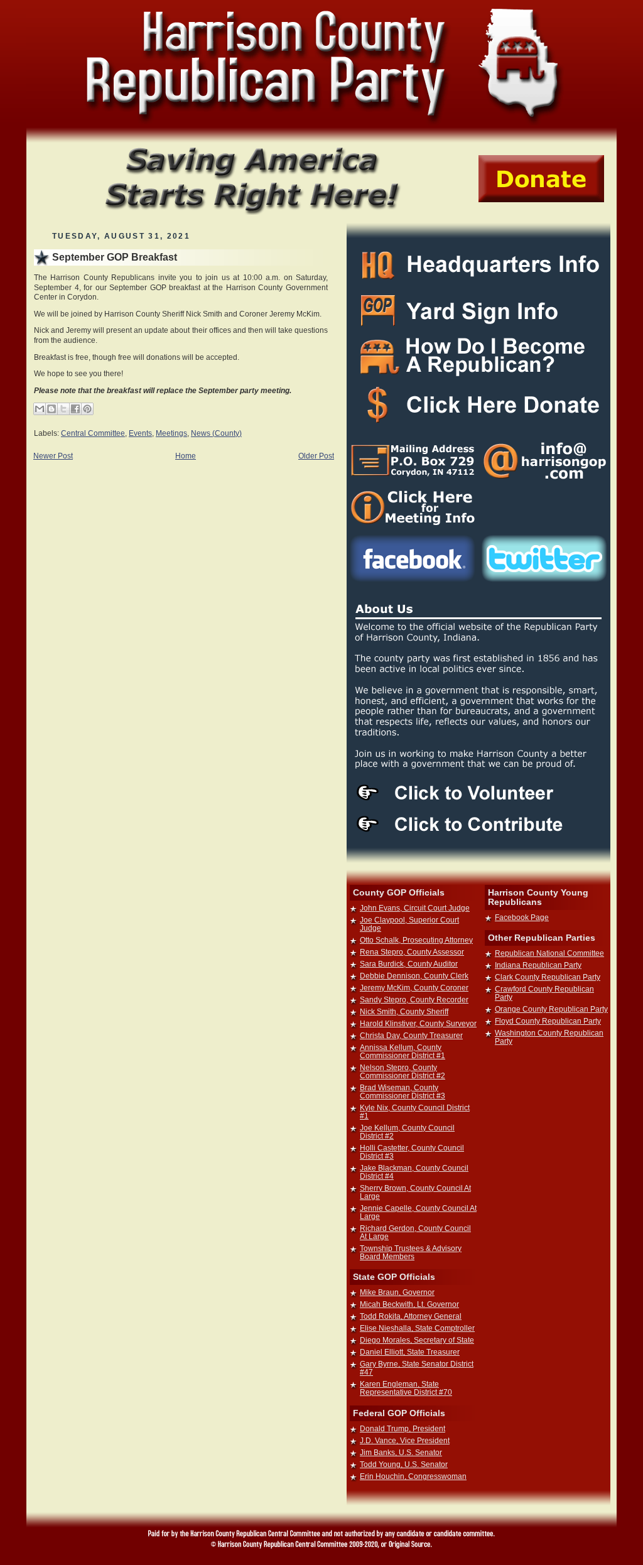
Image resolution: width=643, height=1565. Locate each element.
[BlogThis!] (51, 409)
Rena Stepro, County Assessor (412, 952)
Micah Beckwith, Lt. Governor (409, 1304)
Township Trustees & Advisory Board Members (411, 1252)
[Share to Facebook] (75, 409)
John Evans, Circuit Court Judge (415, 908)
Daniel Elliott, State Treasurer (410, 1352)
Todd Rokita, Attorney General (411, 1316)
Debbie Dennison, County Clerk (414, 976)
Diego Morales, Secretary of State (417, 1340)
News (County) (216, 433)
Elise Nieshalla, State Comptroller (417, 1328)
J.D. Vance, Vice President (405, 1440)
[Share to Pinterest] (87, 409)
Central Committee (93, 433)
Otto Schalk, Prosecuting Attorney (416, 940)
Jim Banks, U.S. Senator (401, 1452)
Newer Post (53, 456)
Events (140, 433)
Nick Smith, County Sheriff (404, 1011)
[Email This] (39, 409)
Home (185, 456)
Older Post (316, 456)
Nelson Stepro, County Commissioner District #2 (402, 1071)
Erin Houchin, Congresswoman (413, 1476)
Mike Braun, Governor (397, 1292)
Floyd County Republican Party (548, 1021)
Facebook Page (522, 917)
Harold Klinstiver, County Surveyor (418, 1023)
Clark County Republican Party (547, 977)
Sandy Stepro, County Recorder (414, 999)
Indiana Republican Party (538, 965)
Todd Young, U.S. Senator (404, 1464)
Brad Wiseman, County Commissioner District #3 (402, 1091)
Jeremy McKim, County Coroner (414, 987)
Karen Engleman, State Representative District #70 (406, 1388)
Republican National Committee (549, 953)
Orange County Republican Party (551, 1009)
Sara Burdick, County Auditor (409, 964)
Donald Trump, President (402, 1428)
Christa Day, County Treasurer (411, 1035)
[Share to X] (63, 409)
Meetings (171, 433)
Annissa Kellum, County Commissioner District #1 (402, 1051)
